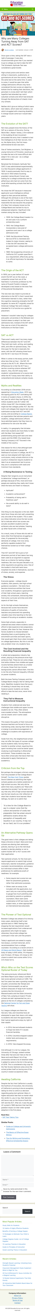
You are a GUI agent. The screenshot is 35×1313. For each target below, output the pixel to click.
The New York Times (15, 777)
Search (5, 1208)
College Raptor (26, 414)
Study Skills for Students (11, 1225)
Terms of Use (17, 1300)
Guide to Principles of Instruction (14, 1247)
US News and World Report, (11, 950)
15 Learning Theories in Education (14, 1244)
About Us (17, 1296)
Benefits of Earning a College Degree (15, 1231)
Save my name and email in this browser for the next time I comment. (17, 1190)
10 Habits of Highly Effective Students (16, 1228)
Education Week (17, 392)
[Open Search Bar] (32, 9)
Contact (17, 1303)
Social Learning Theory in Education (15, 1250)
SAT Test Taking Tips (10, 1117)
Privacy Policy (17, 1298)
